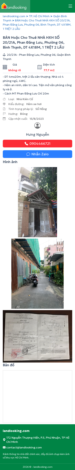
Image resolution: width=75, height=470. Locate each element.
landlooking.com (14, 16)
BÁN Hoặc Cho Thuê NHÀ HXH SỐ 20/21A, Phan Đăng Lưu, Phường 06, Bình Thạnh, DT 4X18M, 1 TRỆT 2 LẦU (37, 25)
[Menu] (70, 6)
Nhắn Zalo (40, 154)
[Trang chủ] (15, 6)
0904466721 (39, 143)
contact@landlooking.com (24, 447)
